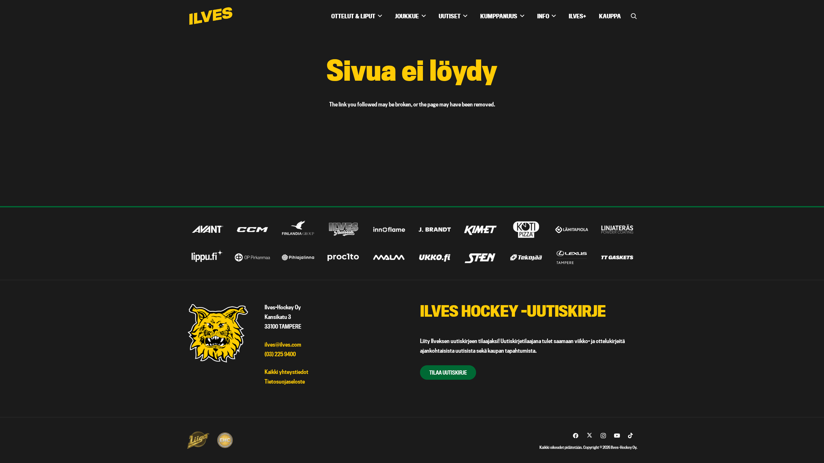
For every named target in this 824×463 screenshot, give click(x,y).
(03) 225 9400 (280, 354)
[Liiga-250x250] (198, 440)
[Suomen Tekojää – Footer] (526, 257)
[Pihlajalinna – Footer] (298, 257)
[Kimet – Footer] (480, 229)
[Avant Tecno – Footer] (207, 229)
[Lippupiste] (207, 257)
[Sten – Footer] (480, 257)
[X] (589, 436)
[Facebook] (576, 436)
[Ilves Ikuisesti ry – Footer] (343, 229)
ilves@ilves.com (283, 344)
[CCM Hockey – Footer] (252, 229)
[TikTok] (631, 436)
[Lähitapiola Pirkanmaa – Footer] (572, 229)
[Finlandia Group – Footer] (298, 229)
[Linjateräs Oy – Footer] (617, 229)
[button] (633, 16)
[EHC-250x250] (225, 440)
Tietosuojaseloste (285, 381)
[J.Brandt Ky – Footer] (435, 229)
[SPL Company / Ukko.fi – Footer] (435, 257)
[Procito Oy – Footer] (343, 257)
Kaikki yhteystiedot (286, 372)
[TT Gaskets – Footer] (617, 257)
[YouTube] (617, 436)
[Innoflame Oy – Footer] (389, 229)
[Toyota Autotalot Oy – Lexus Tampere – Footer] (572, 257)
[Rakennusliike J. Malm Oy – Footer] (389, 257)
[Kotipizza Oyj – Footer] (526, 229)
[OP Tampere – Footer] (252, 257)
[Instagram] (603, 436)
